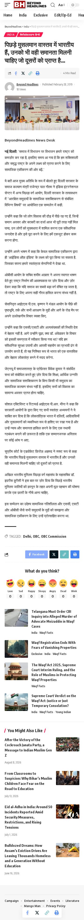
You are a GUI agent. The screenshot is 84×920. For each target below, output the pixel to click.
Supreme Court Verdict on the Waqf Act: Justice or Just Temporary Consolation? (54, 701)
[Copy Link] (30, 73)
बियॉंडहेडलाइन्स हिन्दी (30, 34)
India (11, 34)
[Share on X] (23, 73)
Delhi (27, 536)
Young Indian (63, 712)
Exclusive (37, 654)
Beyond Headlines (27, 84)
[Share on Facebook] (16, 73)
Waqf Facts (46, 632)
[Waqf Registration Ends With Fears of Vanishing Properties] (16, 649)
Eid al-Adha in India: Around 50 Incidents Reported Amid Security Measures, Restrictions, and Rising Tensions (28, 817)
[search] (52, 5)
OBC (36, 536)
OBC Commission (53, 536)
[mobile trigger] (9, 5)
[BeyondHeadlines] (32, 5)
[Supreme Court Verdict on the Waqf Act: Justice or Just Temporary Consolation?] (16, 702)
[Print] (37, 73)
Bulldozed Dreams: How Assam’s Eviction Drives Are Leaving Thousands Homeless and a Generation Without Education (28, 855)
